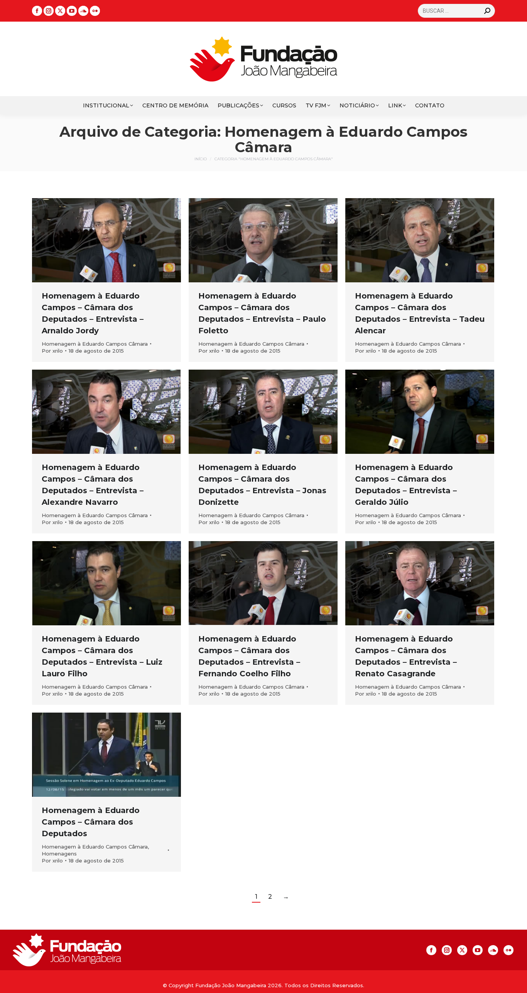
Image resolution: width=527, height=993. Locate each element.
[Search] (487, 11)
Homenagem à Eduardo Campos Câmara (95, 344)
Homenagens (59, 853)
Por (52, 351)
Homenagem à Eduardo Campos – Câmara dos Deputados (91, 822)
